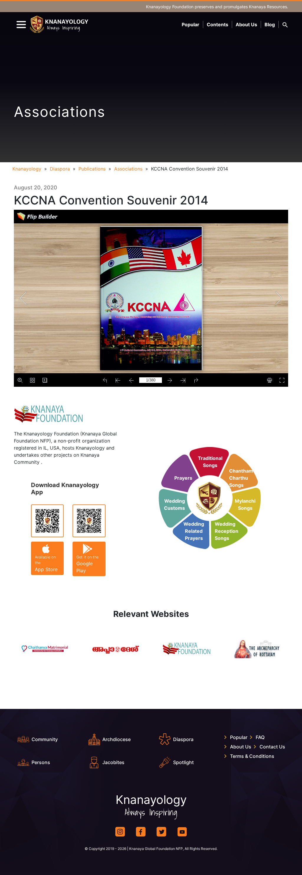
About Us (246, 24)
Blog (270, 24)
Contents (217, 24)
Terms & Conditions (252, 756)
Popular (190, 24)
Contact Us (272, 747)
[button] (285, 24)
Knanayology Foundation (169, 6)
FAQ (260, 737)
